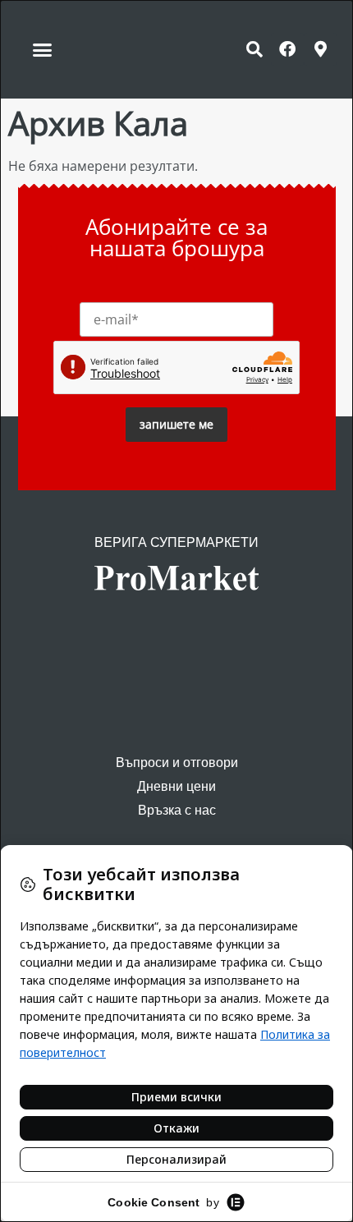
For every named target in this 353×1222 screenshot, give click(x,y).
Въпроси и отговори (177, 762)
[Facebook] (287, 49)
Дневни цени (176, 786)
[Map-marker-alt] (320, 49)
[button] (42, 49)
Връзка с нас (177, 810)
